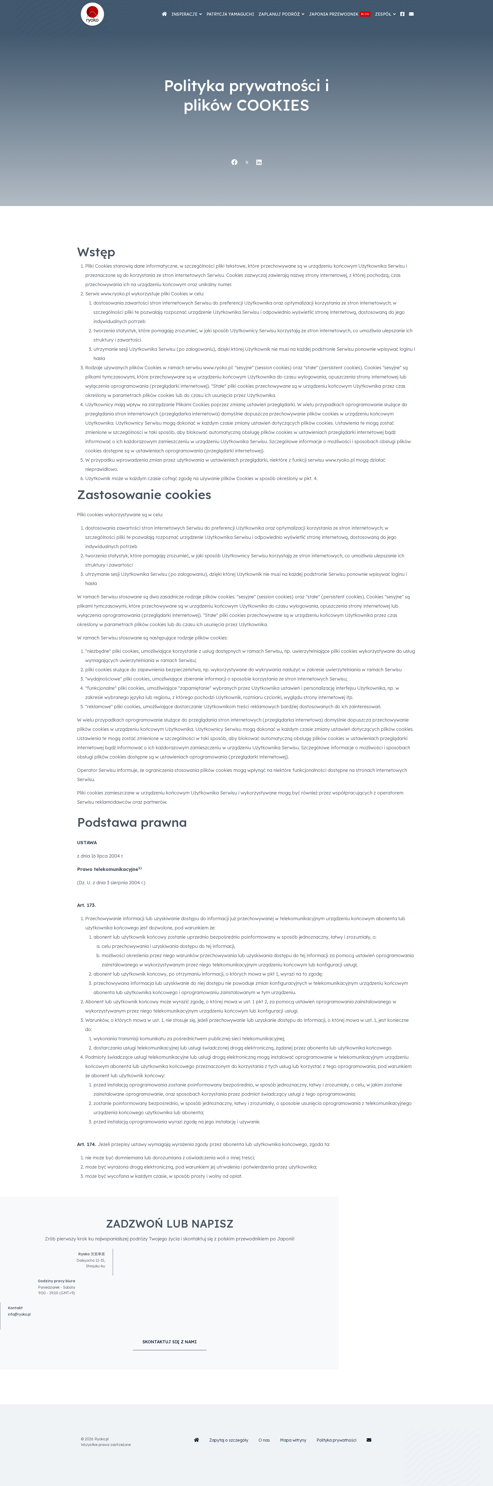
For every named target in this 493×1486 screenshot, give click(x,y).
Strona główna (164, 14)
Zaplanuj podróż (279, 14)
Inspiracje (184, 14)
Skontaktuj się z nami (170, 1341)
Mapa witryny (293, 1440)
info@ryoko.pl (19, 1314)
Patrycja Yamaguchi (230, 14)
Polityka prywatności (336, 1440)
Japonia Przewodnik (339, 14)
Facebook (402, 14)
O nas (264, 1440)
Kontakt (411, 14)
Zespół (383, 14)
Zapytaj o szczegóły (228, 1440)
